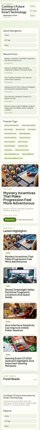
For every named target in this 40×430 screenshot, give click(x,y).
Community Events (10, 133)
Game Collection (9, 141)
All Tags (33, 11)
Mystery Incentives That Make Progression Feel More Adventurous (19, 259)
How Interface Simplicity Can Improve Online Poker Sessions (20, 328)
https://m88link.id (28, 154)
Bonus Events (20, 129)
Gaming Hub (8, 150)
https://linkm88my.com (11, 154)
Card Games (32, 129)
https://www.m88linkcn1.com (13, 158)
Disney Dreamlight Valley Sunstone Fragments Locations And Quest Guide (20, 293)
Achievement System (28, 125)
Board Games (8, 129)
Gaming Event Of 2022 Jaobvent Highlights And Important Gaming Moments (19, 362)
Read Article (10, 220)
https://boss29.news (22, 150)
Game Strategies (9, 146)
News (32, 15)
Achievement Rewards (11, 125)
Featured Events (25, 137)
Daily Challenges (24, 133)
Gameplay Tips (23, 146)
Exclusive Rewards (10, 137)
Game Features (23, 141)
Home (32, 6)
